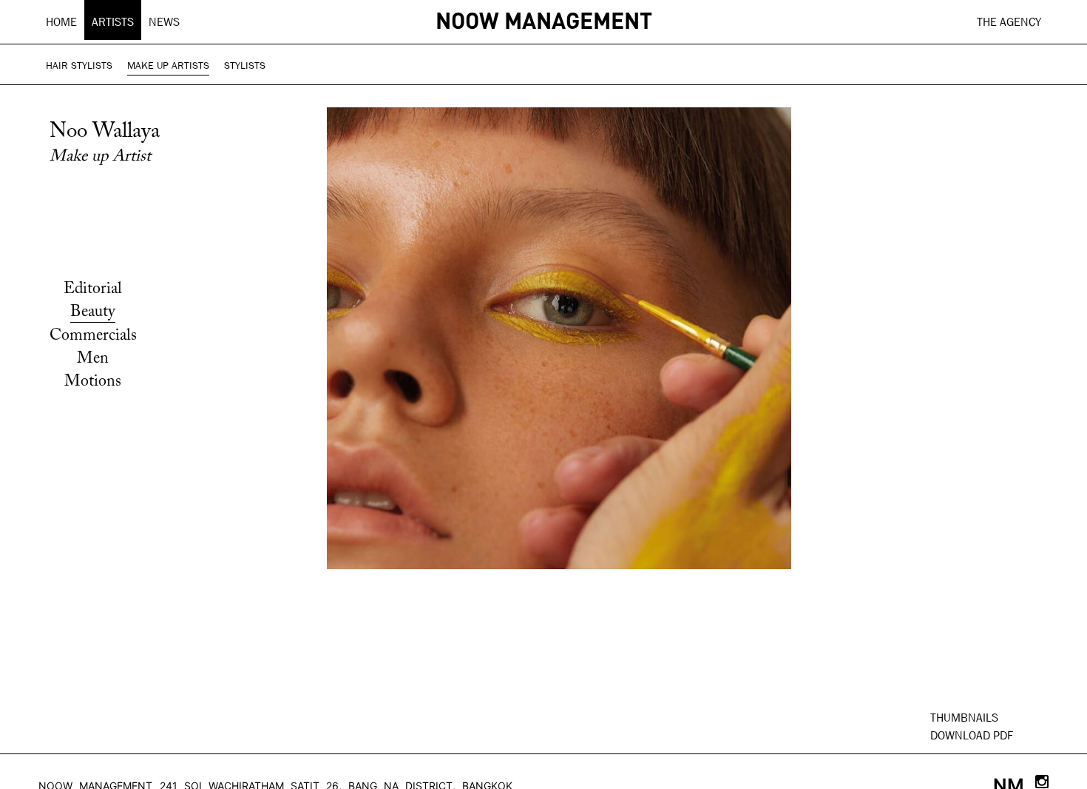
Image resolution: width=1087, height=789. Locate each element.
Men (93, 359)
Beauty (92, 312)
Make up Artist (100, 157)
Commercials (93, 336)
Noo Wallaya (105, 132)
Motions (92, 382)
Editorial (93, 289)
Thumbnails (964, 717)
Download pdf (971, 735)
